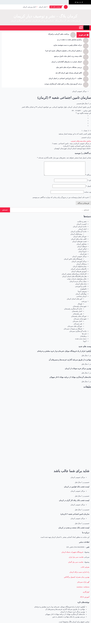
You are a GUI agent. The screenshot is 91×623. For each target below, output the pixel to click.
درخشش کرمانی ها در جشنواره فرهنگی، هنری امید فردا (63, 51)
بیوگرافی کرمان (81, 294)
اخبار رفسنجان (77, 311)
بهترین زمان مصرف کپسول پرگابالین (76, 577)
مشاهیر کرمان (82, 244)
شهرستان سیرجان (80, 319)
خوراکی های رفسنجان (79, 316)
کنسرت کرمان (82, 224)
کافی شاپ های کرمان (79, 239)
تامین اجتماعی (63, 143)
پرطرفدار (83, 336)
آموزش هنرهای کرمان (79, 271)
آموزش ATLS (84, 597)
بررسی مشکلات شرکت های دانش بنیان (69, 67)
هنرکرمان (83, 254)
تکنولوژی (83, 289)
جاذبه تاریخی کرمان (80, 226)
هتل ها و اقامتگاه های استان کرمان (74, 276)
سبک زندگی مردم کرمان (78, 281)
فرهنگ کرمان (82, 246)
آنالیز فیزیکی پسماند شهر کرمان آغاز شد (68, 73)
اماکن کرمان (82, 249)
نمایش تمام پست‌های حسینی (81, 141)
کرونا (85, 341)
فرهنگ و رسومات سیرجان (73, 329)
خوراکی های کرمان (80, 236)
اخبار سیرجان (77, 321)
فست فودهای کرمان (79, 241)
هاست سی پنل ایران (76, 557)
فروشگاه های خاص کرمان (73, 259)
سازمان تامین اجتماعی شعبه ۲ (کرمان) (74, 514)
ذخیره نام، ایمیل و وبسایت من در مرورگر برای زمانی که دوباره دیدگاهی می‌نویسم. (60, 197)
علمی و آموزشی (81, 286)
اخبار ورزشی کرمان (29, 7)
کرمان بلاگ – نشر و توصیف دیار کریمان (45, 16)
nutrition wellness (83, 587)
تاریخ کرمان (82, 251)
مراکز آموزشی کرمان (79, 261)
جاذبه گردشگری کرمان (79, 231)
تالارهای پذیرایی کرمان (79, 269)
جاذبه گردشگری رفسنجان (73, 309)
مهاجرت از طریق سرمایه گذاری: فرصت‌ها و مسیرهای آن (70, 360)
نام (89, 180)
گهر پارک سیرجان (83, 582)
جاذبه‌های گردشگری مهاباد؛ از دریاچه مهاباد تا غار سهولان (70, 377)
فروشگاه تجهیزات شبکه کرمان (72, 552)
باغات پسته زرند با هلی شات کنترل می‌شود (68, 56)
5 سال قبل (85, 103)
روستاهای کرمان (76, 234)
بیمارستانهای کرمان (80, 266)
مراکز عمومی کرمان (79, 91)
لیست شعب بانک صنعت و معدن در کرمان (73, 528)
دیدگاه (88, 175)
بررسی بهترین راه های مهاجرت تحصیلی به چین (68, 617)
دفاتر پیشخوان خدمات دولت (77, 279)
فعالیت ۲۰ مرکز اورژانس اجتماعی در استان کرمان (65, 78)
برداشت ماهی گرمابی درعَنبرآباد (58, 34)
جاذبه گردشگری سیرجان (78, 331)
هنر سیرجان (78, 324)
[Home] (86, 27)
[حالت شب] (30, 28)
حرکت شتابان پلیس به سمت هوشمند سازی (67, 45)
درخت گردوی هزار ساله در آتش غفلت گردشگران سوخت (63, 84)
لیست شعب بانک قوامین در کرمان (76, 487)
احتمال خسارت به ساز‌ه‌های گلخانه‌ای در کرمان (66, 62)
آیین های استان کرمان (74, 299)
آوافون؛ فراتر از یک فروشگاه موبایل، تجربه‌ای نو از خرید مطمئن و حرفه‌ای (64, 351)
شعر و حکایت (82, 221)
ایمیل (88, 186)
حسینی (78, 103)
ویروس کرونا (82, 291)
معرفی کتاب (85, 567)
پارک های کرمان (81, 284)
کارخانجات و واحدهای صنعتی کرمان (74, 274)
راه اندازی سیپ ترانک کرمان (79, 572)
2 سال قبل (85, 364)
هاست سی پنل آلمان (75, 562)
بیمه (71, 143)
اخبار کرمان (42, 7)
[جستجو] (25, 28)
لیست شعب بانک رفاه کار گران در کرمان (74, 500)
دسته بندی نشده (81, 339)
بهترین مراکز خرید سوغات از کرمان (78, 368)
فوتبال (80, 304)
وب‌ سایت (87, 192)
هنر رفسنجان (77, 314)
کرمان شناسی (81, 296)
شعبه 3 (54, 143)
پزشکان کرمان (81, 264)
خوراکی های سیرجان (74, 326)
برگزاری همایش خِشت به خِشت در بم (69, 39)
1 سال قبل (85, 355)
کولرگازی (86, 592)
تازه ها (84, 334)
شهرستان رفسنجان (80, 306)
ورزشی (84, 301)
